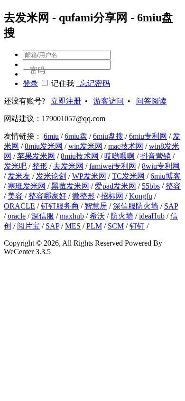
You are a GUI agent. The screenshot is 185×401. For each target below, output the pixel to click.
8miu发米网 (44, 146)
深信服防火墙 (135, 206)
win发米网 (85, 146)
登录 (30, 83)
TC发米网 (128, 176)
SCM (116, 226)
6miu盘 (76, 136)
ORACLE (19, 206)
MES (73, 226)
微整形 (83, 196)
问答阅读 (151, 101)
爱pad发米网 (115, 186)
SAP (171, 206)
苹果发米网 (36, 156)
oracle (17, 216)
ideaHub (152, 216)
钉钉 (137, 226)
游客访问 (108, 101)
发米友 (19, 176)
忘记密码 (93, 83)
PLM (94, 226)
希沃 (97, 216)
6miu (51, 136)
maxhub (72, 216)
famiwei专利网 (112, 166)
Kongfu (140, 196)
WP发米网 (89, 176)
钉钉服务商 (60, 206)
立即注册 (66, 101)
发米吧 (15, 166)
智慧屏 (95, 206)
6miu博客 (165, 176)
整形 (39, 166)
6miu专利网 (148, 136)
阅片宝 (28, 226)
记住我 (62, 83)
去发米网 (68, 166)
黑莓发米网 (70, 186)
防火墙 (122, 216)
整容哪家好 (47, 196)
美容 (15, 196)
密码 (37, 70)
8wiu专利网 (161, 166)
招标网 (112, 196)
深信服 (42, 216)
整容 (173, 186)
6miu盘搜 (108, 136)
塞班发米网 (27, 186)
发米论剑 (51, 176)
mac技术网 (125, 146)
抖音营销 (155, 156)
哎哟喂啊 (119, 156)
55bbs (151, 186)
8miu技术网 (80, 156)
